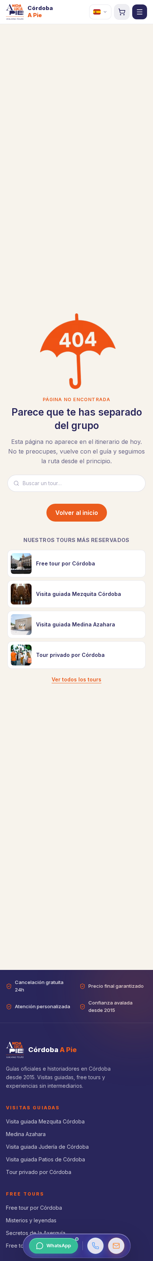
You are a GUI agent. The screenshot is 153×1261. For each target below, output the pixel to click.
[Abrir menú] (139, 11)
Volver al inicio (76, 512)
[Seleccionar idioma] (100, 11)
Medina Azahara (26, 1134)
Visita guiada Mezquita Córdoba (45, 1121)
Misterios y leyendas (31, 1220)
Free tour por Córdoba (34, 1207)
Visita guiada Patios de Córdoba (45, 1159)
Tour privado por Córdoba (38, 1172)
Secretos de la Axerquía (35, 1233)
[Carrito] (121, 11)
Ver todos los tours (76, 679)
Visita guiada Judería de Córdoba (47, 1147)
